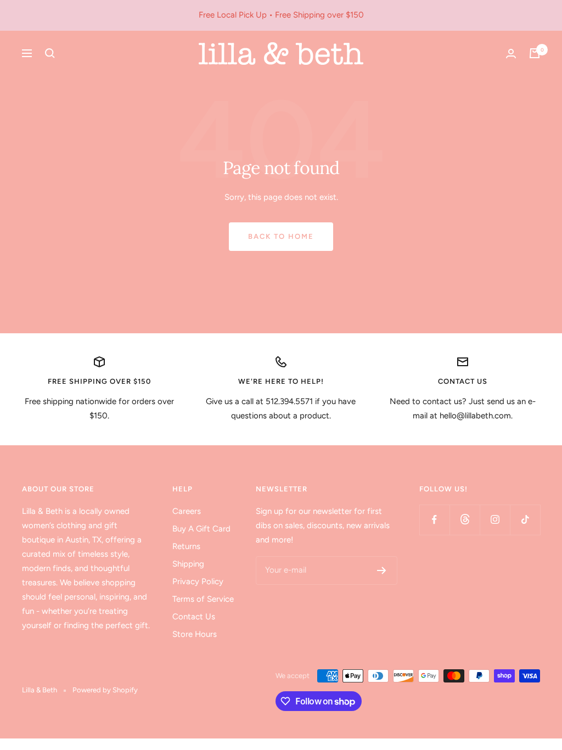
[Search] (50, 53)
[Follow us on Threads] (464, 520)
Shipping (188, 564)
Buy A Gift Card (201, 529)
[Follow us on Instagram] (495, 520)
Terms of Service (203, 599)
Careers (186, 511)
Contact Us (193, 617)
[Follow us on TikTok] (525, 520)
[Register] (381, 570)
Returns (186, 546)
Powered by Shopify (105, 690)
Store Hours (194, 634)
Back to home (281, 236)
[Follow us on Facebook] (434, 520)
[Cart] (534, 53)
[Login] (511, 53)
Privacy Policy (197, 581)
